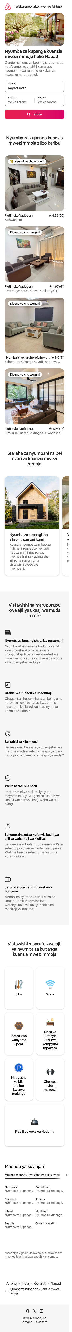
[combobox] (34, 88)
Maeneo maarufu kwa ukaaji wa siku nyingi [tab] (32, 1175)
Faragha (27, 1322)
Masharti (41, 1322)
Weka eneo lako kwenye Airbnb (38, 6)
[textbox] (19, 102)
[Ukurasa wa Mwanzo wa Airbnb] (8, 6)
